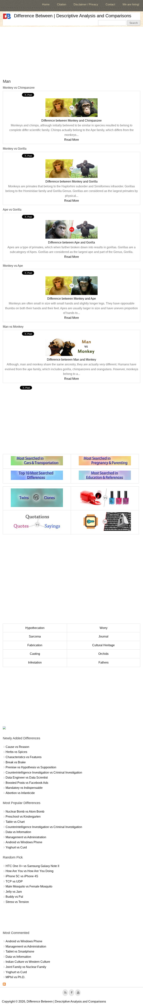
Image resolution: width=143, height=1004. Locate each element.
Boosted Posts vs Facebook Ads (27, 782)
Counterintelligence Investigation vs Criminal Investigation (44, 772)
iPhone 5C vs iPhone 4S (22, 876)
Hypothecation (35, 627)
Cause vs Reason (17, 746)
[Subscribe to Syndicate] (4, 984)
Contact (110, 4)
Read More (71, 139)
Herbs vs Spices (16, 751)
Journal (103, 636)
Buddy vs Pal (14, 896)
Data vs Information (18, 832)
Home (46, 4)
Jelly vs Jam (14, 891)
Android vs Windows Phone (24, 842)
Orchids (103, 653)
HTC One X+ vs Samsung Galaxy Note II (32, 866)
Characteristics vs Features (24, 757)
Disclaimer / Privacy (86, 4)
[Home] (7, 16)
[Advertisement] (71, 53)
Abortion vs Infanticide (20, 793)
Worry (103, 627)
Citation (61, 4)
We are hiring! (131, 4)
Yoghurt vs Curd (16, 847)
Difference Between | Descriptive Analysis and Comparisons (72, 15)
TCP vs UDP (14, 881)
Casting (35, 653)
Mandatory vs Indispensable (24, 787)
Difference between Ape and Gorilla (71, 242)
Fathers (103, 662)
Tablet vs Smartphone (20, 951)
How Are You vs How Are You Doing (29, 871)
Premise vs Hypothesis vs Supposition (31, 767)
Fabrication (34, 645)
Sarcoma (35, 636)
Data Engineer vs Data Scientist (27, 777)
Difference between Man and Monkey (71, 359)
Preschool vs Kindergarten (23, 816)
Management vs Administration (26, 837)
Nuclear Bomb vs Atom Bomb (25, 811)
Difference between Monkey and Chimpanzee (71, 120)
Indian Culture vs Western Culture (28, 961)
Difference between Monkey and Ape (71, 298)
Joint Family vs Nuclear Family (26, 967)
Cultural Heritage (103, 645)
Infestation (35, 662)
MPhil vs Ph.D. (15, 977)
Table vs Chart (15, 821)
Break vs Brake (16, 762)
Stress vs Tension (17, 901)
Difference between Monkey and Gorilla (71, 181)
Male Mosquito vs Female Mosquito (29, 886)
